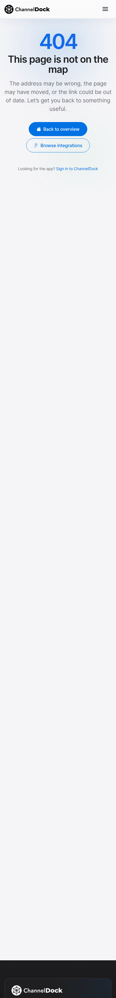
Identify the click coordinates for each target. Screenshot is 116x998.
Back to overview (61, 129)
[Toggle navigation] (105, 9)
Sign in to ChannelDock (77, 168)
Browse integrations (61, 145)
